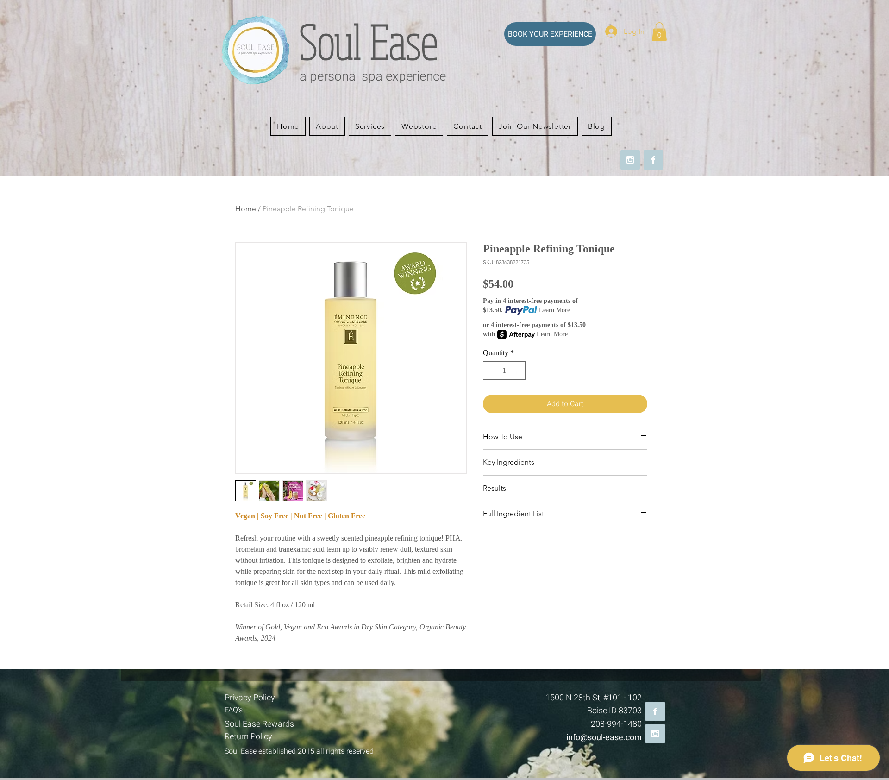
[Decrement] (490, 370)
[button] (659, 31)
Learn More (554, 310)
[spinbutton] (504, 370)
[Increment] (517, 370)
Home (245, 208)
